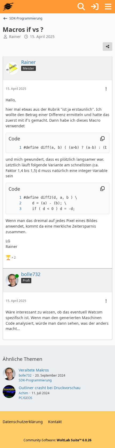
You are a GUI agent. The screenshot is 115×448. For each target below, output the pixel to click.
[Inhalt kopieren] (102, 139)
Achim (23, 393)
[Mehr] (106, 89)
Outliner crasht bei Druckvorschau (49, 387)
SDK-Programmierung (35, 380)
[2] (15, 203)
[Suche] (81, 6)
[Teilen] (107, 46)
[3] (15, 209)
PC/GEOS (25, 398)
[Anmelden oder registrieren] (94, 6)
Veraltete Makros (34, 370)
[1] (15, 147)
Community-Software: (57, 440)
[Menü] (108, 6)
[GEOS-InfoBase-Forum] (8, 6)
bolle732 (25, 375)
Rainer (15, 36)
